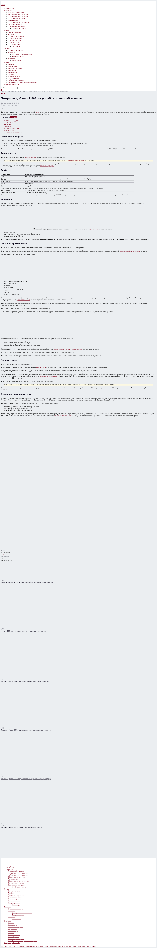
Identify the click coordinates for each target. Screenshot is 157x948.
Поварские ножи (14, 42)
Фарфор (11, 34)
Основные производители (13, 132)
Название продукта (11, 121)
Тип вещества (9, 122)
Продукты (7, 62)
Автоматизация (13, 20)
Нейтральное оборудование (18, 16)
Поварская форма (18, 56)
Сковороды (16, 46)
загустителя (70, 161)
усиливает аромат (23, 300)
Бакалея (11, 64)
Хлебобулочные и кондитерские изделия (22, 82)
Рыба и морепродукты (16, 80)
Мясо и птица (13, 72)
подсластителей (30, 157)
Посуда (6, 30)
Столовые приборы (15, 38)
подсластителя (94, 229)
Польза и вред (9, 130)
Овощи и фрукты (14, 76)
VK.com (3, 554)
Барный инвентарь (14, 32)
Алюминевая (16, 60)
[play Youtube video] (78, 461)
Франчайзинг (9, 8)
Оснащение (8, 10)
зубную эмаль (41, 367)
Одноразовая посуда (15, 50)
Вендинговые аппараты (16, 26)
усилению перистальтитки (48, 376)
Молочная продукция (15, 68)
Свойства (7, 124)
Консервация (12, 66)
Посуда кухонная (14, 44)
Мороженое (12, 70)
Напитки (11, 74)
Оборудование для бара (16, 18)
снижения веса (59, 349)
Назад (3, 94)
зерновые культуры (47, 166)
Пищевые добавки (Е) (12, 84)
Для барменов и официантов (22, 54)
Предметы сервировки (16, 36)
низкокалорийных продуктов (129, 251)
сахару (38, 112)
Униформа (11, 52)
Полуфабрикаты (13, 78)
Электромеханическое (16, 24)
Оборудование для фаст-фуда (18, 22)
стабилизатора (80, 161)
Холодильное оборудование (18, 14)
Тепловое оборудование (16, 12)
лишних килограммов (63, 416)
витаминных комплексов (74, 349)
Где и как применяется (12, 128)
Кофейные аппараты (19, 28)
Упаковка (7, 48)
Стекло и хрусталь (14, 40)
